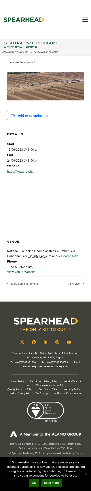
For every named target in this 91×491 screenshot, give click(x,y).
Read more (51, 482)
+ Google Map (68, 256)
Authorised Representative (68, 393)
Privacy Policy (17, 381)
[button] (85, 20)
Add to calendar (30, 115)
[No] (85, 474)
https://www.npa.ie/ (20, 171)
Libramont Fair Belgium (25, 283)
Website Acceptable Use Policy (51, 385)
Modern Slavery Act (19, 393)
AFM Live (74, 283)
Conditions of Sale (48, 389)
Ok (34, 482)
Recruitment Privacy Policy (43, 381)
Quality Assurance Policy (20, 389)
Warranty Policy (72, 389)
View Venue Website (21, 272)
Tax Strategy (42, 393)
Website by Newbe (72, 453)
